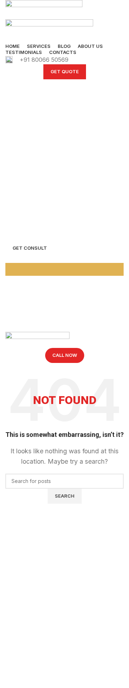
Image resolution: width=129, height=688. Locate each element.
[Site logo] (43, 9)
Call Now (64, 355)
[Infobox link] (64, 60)
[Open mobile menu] (64, 325)
